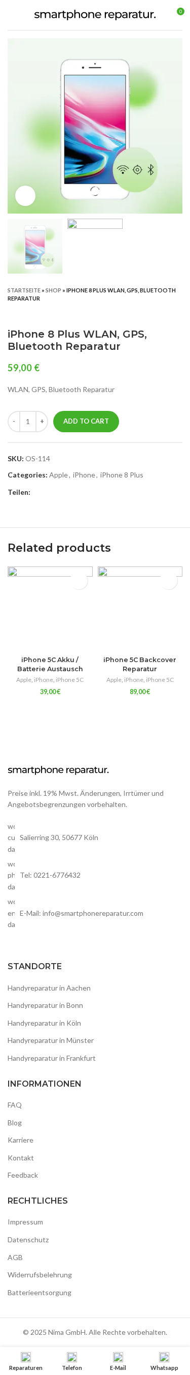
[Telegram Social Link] (85, 492)
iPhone (84, 474)
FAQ (15, 1104)
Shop (53, 290)
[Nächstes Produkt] (177, 313)
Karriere (20, 1139)
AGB (15, 1257)
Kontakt (21, 1157)
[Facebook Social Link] (39, 492)
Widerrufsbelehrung (40, 1274)
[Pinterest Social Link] (62, 492)
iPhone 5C (70, 679)
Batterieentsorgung (39, 1292)
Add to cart (86, 421)
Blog (15, 1122)
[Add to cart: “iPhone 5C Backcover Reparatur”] (168, 580)
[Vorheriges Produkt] (157, 313)
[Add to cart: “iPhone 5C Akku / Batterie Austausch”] (79, 580)
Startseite (24, 290)
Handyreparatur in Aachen (49, 987)
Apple (58, 474)
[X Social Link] (50, 492)
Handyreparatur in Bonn (45, 1005)
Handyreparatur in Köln (44, 1023)
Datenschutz (28, 1239)
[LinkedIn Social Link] (74, 492)
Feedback (23, 1175)
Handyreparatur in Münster (51, 1040)
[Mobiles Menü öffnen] (12, 15)
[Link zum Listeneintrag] (95, 875)
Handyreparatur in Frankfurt (52, 1058)
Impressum (25, 1221)
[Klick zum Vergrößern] (25, 196)
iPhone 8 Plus (121, 474)
